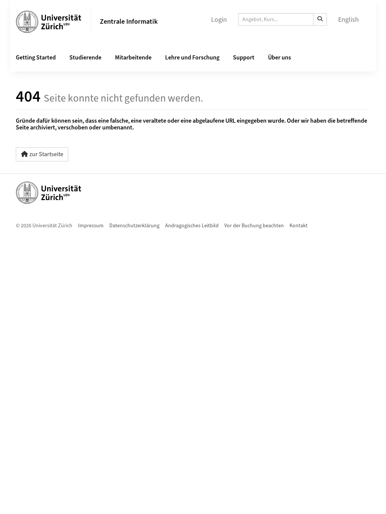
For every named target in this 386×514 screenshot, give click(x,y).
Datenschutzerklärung (134, 226)
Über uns (279, 57)
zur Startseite (46, 154)
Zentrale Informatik (129, 21)
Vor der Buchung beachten (254, 226)
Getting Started (36, 57)
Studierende (85, 57)
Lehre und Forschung (192, 57)
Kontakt (299, 226)
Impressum (91, 226)
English (348, 19)
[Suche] (320, 19)
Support (243, 57)
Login (219, 19)
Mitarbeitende (133, 57)
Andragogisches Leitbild (192, 226)
